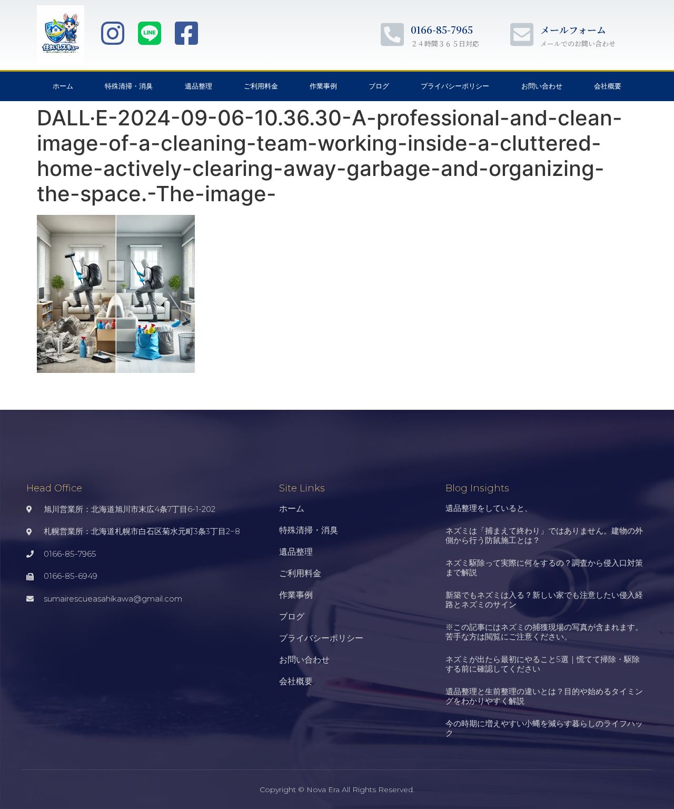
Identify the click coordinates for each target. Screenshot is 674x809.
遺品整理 (198, 86)
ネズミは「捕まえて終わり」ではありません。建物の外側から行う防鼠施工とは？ (544, 535)
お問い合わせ (541, 86)
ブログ (379, 86)
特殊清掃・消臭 (129, 86)
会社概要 (607, 86)
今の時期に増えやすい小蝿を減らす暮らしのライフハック (544, 728)
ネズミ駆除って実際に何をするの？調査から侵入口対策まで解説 (544, 567)
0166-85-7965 (442, 29)
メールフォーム (573, 29)
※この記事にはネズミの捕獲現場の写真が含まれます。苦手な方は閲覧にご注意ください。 (544, 632)
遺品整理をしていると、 (488, 508)
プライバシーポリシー (455, 86)
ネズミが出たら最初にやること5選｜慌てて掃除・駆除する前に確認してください (542, 664)
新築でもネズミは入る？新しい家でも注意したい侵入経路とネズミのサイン (544, 599)
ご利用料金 (261, 86)
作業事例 (323, 86)
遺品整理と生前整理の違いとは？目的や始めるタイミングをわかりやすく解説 (544, 696)
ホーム (63, 86)
